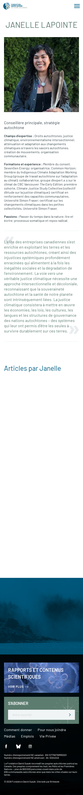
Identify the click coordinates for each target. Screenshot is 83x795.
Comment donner (18, 730)
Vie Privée (47, 736)
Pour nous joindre (52, 730)
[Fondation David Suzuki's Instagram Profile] (30, 746)
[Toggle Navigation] (77, 6)
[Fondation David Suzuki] (15, 6)
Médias (9, 736)
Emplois (27, 736)
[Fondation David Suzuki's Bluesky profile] (18, 746)
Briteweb (54, 781)
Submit (70, 715)
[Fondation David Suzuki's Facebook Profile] (6, 746)
